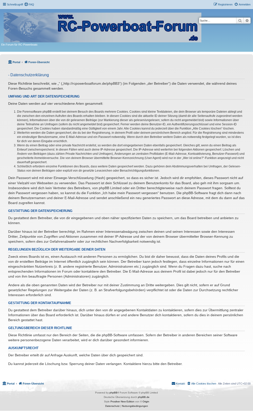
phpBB (113, 392)
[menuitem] (29, 4)
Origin (146, 401)
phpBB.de (143, 397)
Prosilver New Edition (122, 401)
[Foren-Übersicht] (103, 26)
